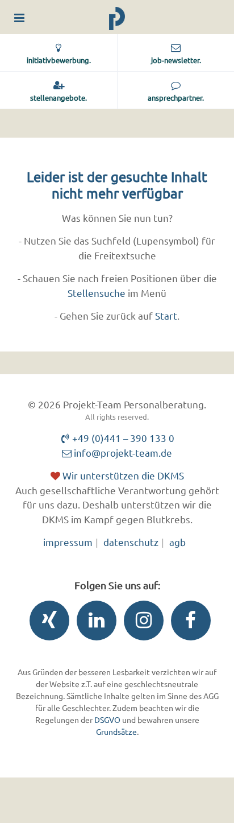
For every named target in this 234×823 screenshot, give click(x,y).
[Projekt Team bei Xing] (46, 623)
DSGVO (107, 719)
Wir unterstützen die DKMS (122, 475)
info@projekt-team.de (122, 452)
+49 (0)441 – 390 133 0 (122, 438)
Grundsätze (116, 731)
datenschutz (130, 542)
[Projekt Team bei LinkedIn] (93, 623)
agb (177, 542)
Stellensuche (97, 293)
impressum (68, 542)
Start (166, 315)
